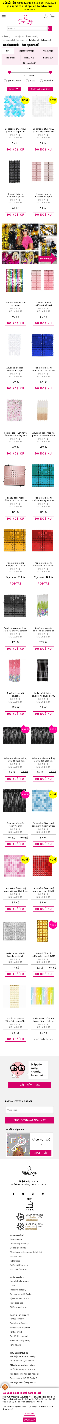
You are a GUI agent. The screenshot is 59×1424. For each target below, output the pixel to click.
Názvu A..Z (29, 57)
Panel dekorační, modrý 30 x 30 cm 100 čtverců (43, 370)
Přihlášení (45, 16)
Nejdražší (10, 57)
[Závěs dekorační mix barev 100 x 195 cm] (43, 1006)
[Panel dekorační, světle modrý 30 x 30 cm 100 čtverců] (43, 486)
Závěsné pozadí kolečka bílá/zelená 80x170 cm (43, 631)
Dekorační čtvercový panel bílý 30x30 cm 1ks (43, 132)
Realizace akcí (16, 1303)
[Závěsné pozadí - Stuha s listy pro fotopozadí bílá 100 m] (15, 356)
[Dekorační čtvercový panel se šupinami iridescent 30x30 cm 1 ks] (15, 117)
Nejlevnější (48, 50)
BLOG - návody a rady (20, 1340)
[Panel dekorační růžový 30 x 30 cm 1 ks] (15, 486)
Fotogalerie (15, 1345)
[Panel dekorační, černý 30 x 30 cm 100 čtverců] (15, 616)
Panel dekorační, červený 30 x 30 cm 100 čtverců (43, 566)
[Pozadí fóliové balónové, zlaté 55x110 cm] (43, 941)
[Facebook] (13, 1194)
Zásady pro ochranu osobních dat (26, 1252)
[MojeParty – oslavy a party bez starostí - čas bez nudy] (26, 20)
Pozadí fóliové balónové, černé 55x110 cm (15, 197)
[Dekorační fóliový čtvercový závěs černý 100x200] (43, 681)
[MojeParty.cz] (29, 1171)
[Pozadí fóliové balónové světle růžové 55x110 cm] (43, 182)
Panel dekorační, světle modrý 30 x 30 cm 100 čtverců (43, 500)
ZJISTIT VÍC (41, 1153)
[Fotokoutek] (29, 263)
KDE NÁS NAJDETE (19, 1353)
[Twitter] (23, 1194)
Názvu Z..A (48, 57)
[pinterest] (33, 1194)
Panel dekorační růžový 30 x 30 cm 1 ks (15, 499)
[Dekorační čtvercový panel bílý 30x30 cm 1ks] (43, 117)
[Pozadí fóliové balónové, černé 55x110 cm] (15, 182)
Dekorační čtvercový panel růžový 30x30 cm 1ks (15, 891)
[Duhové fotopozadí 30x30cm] (15, 291)
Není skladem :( (43, 1039)
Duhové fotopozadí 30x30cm (15, 304)
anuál (25, 1336)
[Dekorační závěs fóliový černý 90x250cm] (15, 811)
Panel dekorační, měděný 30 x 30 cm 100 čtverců (15, 566)
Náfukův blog (29, 1085)
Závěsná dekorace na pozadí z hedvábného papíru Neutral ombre (43, 436)
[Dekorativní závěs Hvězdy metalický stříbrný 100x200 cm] (15, 941)
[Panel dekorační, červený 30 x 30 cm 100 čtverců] (43, 551)
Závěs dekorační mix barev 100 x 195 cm (43, 1020)
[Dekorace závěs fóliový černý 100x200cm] (15, 746)
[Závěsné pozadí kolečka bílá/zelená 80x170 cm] (43, 616)
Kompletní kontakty (19, 1281)
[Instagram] (43, 1194)
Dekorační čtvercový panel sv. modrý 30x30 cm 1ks (43, 826)
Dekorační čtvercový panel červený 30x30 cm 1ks (43, 891)
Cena (29, 68)
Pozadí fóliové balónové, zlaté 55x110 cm (43, 956)
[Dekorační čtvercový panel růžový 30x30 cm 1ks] (15, 876)
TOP (8, 50)
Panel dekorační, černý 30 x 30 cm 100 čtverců (15, 629)
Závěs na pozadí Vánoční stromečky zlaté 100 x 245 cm (15, 1021)
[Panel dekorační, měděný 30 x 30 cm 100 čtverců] (15, 551)
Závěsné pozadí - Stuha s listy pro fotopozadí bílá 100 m (15, 370)
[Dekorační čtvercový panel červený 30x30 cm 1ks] (43, 876)
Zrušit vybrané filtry (40, 89)
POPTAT (15, 583)
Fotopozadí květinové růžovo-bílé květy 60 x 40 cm (15, 436)
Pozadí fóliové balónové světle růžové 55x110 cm (43, 197)
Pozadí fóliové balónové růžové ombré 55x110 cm (43, 305)
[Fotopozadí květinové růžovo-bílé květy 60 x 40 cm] (15, 421)
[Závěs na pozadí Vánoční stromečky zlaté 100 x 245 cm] (15, 1006)
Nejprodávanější (26, 50)
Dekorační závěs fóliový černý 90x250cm (15, 826)
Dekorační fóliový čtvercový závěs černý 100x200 (43, 696)
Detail (15, 135)
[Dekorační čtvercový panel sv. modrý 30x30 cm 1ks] (43, 811)
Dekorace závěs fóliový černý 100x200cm (15, 759)
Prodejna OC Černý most (23, 1382)
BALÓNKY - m (16, 1336)
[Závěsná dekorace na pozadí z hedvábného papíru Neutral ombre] (43, 421)
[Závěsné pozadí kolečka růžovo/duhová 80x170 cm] (15, 681)
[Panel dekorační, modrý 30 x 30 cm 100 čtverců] (43, 356)
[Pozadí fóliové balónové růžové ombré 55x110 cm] (43, 291)
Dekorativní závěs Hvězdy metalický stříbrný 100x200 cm (15, 956)
